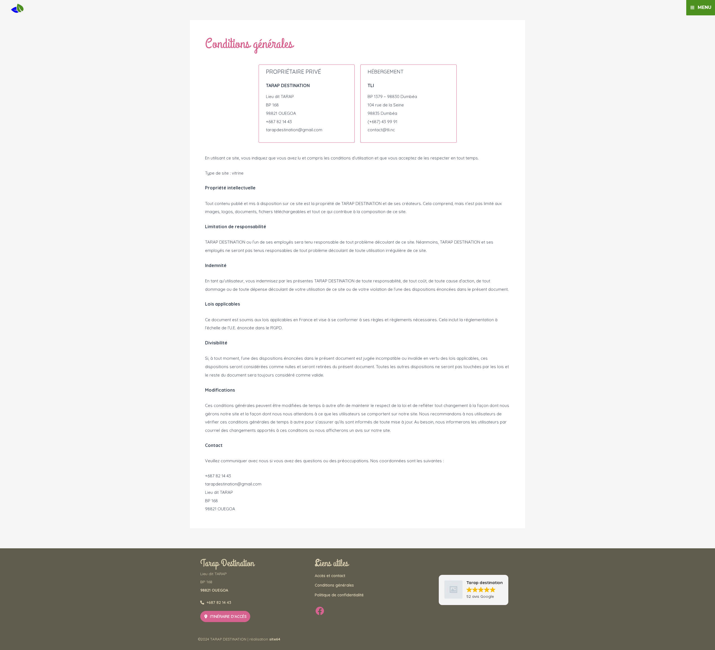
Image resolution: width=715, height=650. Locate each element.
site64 (274, 639)
